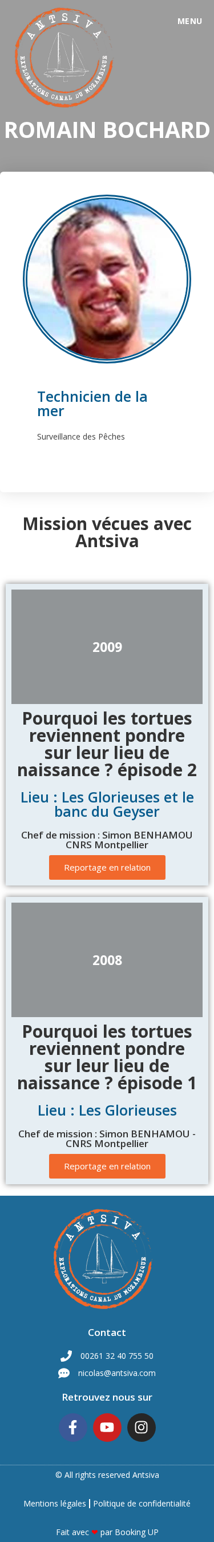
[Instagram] (141, 1427)
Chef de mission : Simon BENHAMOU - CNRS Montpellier (107, 1138)
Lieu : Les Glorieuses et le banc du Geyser (107, 804)
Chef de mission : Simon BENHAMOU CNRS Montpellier (107, 839)
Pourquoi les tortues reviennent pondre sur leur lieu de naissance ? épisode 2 (107, 743)
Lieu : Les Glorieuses (107, 1110)
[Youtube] (107, 1427)
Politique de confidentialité (142, 1503)
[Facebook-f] (73, 1427)
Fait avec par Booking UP (107, 1532)
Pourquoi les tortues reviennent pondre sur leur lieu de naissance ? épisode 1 (107, 1056)
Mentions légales (54, 1503)
